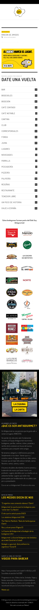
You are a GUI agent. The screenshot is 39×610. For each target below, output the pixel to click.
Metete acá (5, 590)
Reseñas (6, 184)
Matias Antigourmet (10, 37)
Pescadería (7, 166)
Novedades (7, 154)
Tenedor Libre (9, 196)
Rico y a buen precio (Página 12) (12, 527)
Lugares (6, 148)
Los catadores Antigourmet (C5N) (13, 517)
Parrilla (6, 160)
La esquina (20, 404)
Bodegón (6, 101)
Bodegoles (7, 95)
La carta (19, 409)
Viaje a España (9, 208)
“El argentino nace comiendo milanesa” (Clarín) (17, 503)
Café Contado (8, 107)
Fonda (5, 137)
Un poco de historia (12, 202)
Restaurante (5, 31)
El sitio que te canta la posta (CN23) (14, 513)
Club (4, 125)
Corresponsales (10, 131)
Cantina (5, 119)
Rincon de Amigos (10, 34)
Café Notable (8, 113)
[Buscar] (4, 2)
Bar (3, 89)
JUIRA (4, 143)
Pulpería (6, 178)
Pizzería (6, 172)
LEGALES (30, 602)
